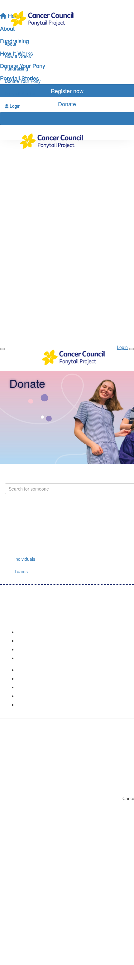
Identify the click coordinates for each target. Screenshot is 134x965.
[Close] (131, 349)
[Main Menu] (2, 349)
